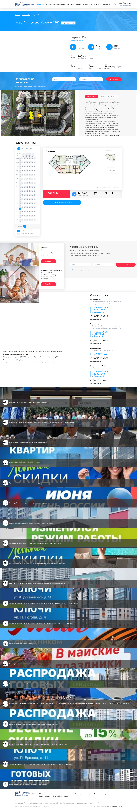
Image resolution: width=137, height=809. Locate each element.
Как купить (70, 4)
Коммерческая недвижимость (55, 4)
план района (91, 96)
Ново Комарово (44, 796)
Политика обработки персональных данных (27, 806)
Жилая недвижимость (46, 794)
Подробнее (48, 261)
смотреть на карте (76, 40)
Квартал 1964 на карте (109, 96)
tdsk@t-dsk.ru (20, 360)
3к (31, 148)
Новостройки (40, 4)
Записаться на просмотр (63, 202)
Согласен (20, 86)
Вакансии (97, 4)
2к (27, 148)
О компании (106, 4)
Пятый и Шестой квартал (61, 796)
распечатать (111, 167)
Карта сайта (46, 806)
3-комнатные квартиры (102, 794)
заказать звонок (125, 5)
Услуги (78, 4)
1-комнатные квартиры (64, 794)
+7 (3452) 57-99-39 (99, 358)
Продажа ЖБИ (87, 4)
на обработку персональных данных (32, 86)
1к (23, 148)
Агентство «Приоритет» (115, 806)
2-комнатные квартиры (83, 794)
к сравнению (111, 170)
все (19, 148)
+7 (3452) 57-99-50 (124, 3)
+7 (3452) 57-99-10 (99, 316)
